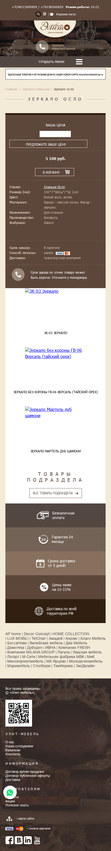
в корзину (51, 172)
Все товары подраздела (53, 493)
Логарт (13, 657)
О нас (9, 742)
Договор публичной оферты (27, 775)
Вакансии (12, 750)
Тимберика (63, 666)
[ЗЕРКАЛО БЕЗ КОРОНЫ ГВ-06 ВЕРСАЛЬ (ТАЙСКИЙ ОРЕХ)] (55, 353)
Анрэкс (71, 638)
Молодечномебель (85, 661)
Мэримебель (18, 666)
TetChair (39, 638)
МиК (91, 657)
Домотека (15, 647)
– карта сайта (25, 818)
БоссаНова (17, 643)
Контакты (12, 754)
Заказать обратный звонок (63, 46)
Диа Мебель (76, 643)
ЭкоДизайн (85, 666)
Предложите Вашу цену (46, 144)
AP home (13, 634)
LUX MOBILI (18, 638)
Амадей (56, 638)
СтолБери (41, 666)
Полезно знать (17, 805)
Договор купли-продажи (24, 771)
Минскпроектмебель (25, 661)
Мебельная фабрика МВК (61, 657)
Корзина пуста (66, 14)
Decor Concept (37, 634)
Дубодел (34, 647)
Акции (10, 801)
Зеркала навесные (36, 89)
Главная (11, 89)
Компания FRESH (74, 647)
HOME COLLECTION (71, 634)
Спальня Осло (54, 187)
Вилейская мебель (46, 643)
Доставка (12, 779)
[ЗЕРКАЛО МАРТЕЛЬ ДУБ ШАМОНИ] (55, 412)
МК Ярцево (56, 661)
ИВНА (50, 647)
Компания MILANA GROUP (31, 652)
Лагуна (64, 652)
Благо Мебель (93, 638)
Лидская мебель (87, 652)
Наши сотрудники (19, 746)
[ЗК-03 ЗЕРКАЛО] (55, 291)
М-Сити (28, 657)
